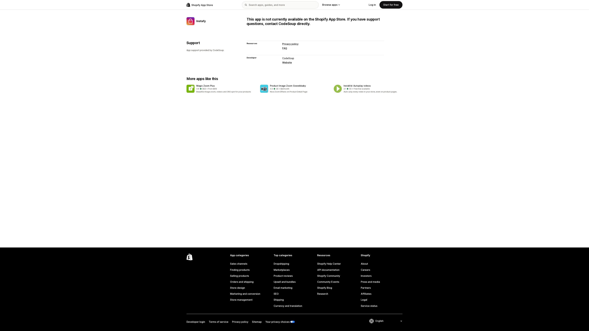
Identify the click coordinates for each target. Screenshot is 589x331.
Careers (365, 269)
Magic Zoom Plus (205, 85)
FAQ (284, 48)
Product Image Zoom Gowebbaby (288, 85)
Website (287, 62)
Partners (366, 287)
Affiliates (366, 293)
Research (322, 293)
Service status (369, 305)
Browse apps (329, 4)
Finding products (240, 269)
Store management (241, 299)
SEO (276, 293)
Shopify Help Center (329, 263)
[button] (221, 89)
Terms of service (218, 321)
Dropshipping (281, 263)
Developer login (196, 321)
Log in (372, 4)
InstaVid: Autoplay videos (357, 85)
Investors (366, 275)
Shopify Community (328, 275)
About (364, 263)
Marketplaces (282, 269)
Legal (364, 299)
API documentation (328, 269)
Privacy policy (290, 44)
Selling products (239, 275)
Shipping (279, 299)
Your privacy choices (277, 321)
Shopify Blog (324, 287)
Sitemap (257, 321)
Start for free (391, 4)
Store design (237, 287)
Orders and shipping (242, 281)
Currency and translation (288, 305)
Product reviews (283, 275)
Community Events (328, 281)
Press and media (370, 281)
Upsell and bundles (285, 281)
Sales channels (238, 263)
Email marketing (283, 287)
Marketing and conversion (245, 293)
